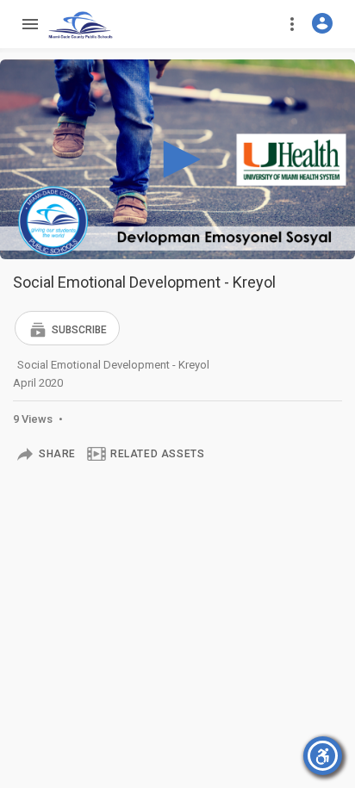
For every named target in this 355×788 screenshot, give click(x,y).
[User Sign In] (322, 23)
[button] (67, 328)
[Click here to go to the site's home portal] (80, 25)
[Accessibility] (322, 755)
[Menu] (29, 24)
